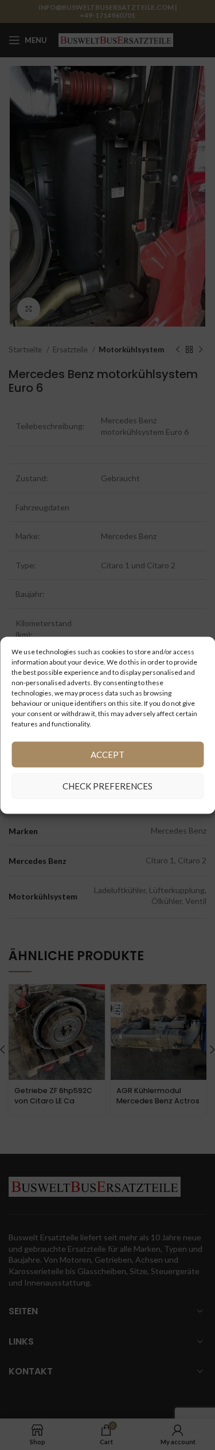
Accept (107, 754)
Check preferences (107, 786)
